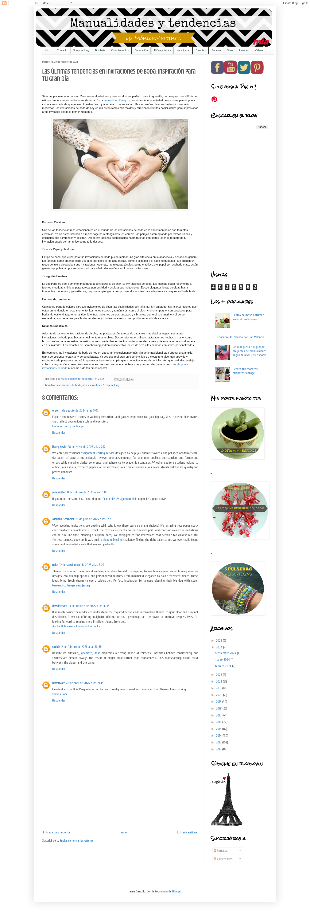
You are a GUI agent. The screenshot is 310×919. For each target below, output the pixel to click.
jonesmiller (59, 492)
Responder (58, 433)
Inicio (48, 50)
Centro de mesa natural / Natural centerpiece (248, 317)
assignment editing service (97, 453)
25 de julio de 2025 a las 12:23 (93, 519)
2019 (219, 702)
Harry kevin (59, 447)
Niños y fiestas (162, 50)
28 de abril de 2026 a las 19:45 (85, 683)
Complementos (120, 50)
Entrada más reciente (56, 832)
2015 (219, 729)
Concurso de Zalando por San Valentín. (241, 337)
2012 (219, 749)
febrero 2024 (223, 666)
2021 (219, 688)
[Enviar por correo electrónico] (116, 379)
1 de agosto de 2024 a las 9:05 (79, 410)
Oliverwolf (58, 683)
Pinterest (244, 50)
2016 (219, 722)
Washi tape (183, 50)
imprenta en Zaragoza (117, 100)
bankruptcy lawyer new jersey (71, 585)
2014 (219, 736)
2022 (219, 681)
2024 (219, 647)
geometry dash (90, 653)
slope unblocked (113, 540)
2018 (219, 708)
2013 (219, 742)
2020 (219, 695)
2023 (219, 675)
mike (55, 565)
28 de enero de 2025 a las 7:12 (86, 447)
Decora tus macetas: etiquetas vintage (245, 371)
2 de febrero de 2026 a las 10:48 (81, 647)
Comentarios (224, 859)
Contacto (62, 50)
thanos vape (60, 694)
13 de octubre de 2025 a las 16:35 (89, 606)
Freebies (200, 50)
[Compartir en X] (124, 379)
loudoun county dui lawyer (68, 426)
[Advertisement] (120, 797)
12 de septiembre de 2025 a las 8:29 (81, 565)
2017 (219, 715)
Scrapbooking (81, 50)
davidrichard (59, 606)
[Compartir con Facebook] (128, 379)
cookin (56, 647)
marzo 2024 (223, 659)
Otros (230, 50)
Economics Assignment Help (120, 499)
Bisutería (100, 50)
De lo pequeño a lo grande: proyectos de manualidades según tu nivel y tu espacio (250, 351)
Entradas (222, 851)
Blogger (176, 891)
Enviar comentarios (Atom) (76, 841)
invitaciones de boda (69, 385)
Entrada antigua (187, 832)
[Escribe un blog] (120, 379)
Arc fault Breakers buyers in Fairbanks (76, 626)
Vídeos (259, 50)
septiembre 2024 (226, 653)
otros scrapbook (92, 385)
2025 (219, 641)
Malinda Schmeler (63, 519)
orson (55, 410)
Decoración (141, 50)
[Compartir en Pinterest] (132, 379)
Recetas (216, 50)
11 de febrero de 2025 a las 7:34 (86, 492)
